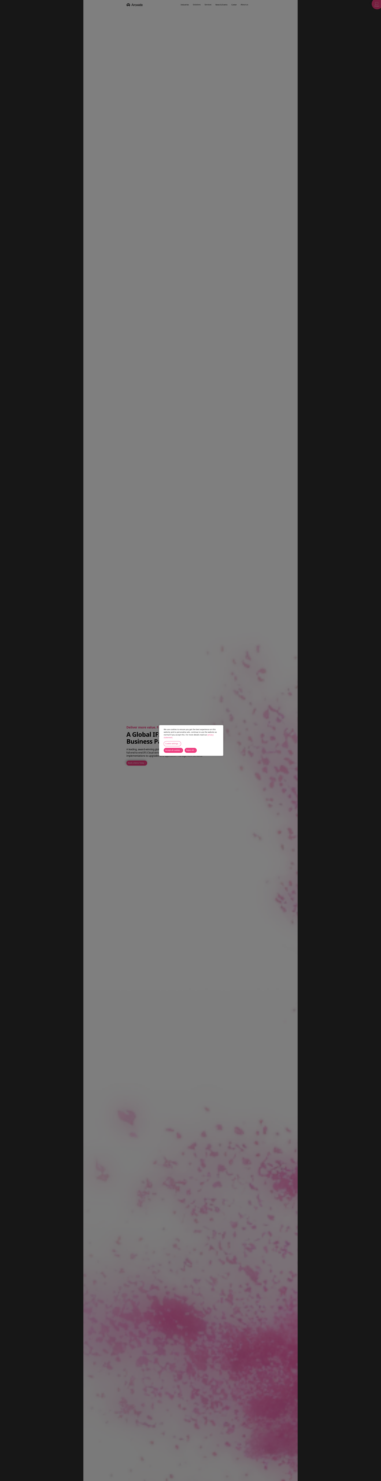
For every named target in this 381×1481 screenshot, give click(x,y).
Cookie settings (171, 743)
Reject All (190, 750)
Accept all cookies (172, 750)
